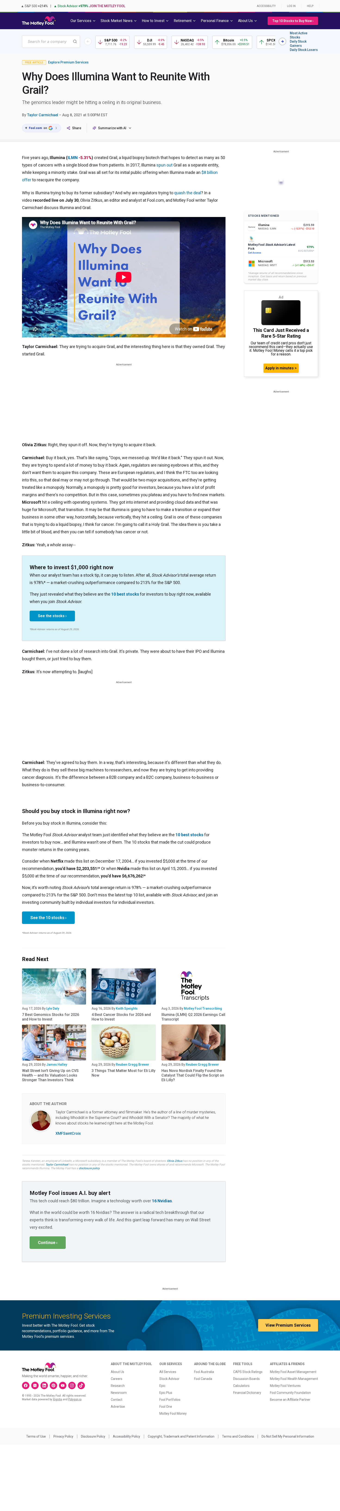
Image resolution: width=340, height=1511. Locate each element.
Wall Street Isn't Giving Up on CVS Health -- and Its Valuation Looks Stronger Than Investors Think (50, 1075)
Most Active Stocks (298, 35)
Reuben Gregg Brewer (132, 1064)
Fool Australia (204, 1372)
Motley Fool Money (173, 1413)
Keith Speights (127, 1008)
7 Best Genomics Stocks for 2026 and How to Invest (50, 1016)
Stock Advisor (169, 1379)
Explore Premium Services (68, 62)
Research (118, 1386)
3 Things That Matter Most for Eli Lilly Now (123, 1072)
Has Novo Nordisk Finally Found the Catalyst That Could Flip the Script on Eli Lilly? (192, 1075)
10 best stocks (125, 594)
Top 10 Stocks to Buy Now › (292, 21)
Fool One (165, 1406)
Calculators (241, 1386)
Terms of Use (36, 1436)
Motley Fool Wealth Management (294, 1379)
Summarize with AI (112, 128)
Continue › (47, 1242)
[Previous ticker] (88, 41)
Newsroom (119, 1393)
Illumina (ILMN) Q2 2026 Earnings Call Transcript (193, 1016)
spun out (164, 165)
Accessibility (266, 6)
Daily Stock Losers (304, 50)
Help (310, 6)
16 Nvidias (162, 1200)
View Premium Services (288, 1325)
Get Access (254, 252)
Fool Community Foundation (290, 1393)
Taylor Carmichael (42, 115)
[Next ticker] (282, 41)
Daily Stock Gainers (298, 43)
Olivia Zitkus (174, 1160)
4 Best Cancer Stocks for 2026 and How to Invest (121, 1016)
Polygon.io (74, 1399)
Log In (291, 6)
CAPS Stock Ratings (248, 1372)
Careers (116, 1379)
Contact (116, 1399)
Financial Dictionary (247, 1393)
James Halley (56, 1064)
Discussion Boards (246, 1379)
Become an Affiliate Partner (290, 1399)
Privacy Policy (63, 1436)
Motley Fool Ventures (285, 1386)
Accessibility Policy (126, 1436)
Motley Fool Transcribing (203, 1008)
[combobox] (51, 41)
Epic (162, 1386)
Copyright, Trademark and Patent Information (181, 1436)
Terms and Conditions (238, 1436)
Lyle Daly (52, 1008)
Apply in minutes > (281, 368)
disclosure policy (89, 1168)
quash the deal (187, 192)
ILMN (73, 157)
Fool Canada (203, 1379)
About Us (117, 1372)
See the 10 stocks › (48, 917)
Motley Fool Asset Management (293, 1372)
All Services (167, 1372)
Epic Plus (165, 1393)
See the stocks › (52, 616)
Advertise (118, 1406)
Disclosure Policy (93, 1436)
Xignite (57, 1399)
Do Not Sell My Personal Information (288, 1436)
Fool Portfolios (169, 1399)
